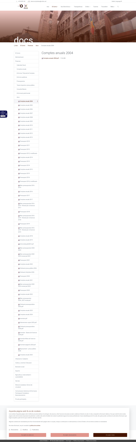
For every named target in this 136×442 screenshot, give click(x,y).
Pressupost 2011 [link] (25, 145)
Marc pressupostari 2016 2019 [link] (26, 186)
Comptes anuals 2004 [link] (26, 101)
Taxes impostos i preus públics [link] (26, 85)
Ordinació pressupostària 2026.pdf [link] (26, 327)
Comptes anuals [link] (21, 69)
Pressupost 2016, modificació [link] (28, 181)
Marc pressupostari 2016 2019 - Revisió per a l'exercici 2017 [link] (26, 205)
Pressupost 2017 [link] (25, 195)
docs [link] (37, 45)
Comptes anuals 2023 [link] (26, 310)
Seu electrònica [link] (65, 6)
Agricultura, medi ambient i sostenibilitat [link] (23, 376)
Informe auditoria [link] (22, 77)
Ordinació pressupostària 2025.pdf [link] (26, 305)
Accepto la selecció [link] (27, 435)
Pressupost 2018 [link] (25, 211)
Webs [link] (112, 6)
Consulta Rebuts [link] (21, 89)
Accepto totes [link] (110, 435)
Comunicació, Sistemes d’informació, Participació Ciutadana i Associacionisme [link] (26, 393)
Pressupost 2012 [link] (25, 149)
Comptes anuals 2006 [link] (26, 109)
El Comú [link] (54, 6)
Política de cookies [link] (91, 440)
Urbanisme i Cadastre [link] (21, 359)
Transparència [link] (78, 6)
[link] (2, 113)
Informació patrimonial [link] (23, 93)
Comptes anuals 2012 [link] (26, 133)
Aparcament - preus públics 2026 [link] (27, 350)
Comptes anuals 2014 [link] (26, 157)
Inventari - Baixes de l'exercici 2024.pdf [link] (27, 333)
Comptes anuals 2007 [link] (26, 113)
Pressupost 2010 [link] (25, 141)
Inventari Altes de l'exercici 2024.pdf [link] (26, 339)
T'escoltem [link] (104, 6)
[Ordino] (22, 6)
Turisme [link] (95, 6)
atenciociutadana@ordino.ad (38, 1)
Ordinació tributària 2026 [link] (27, 272)
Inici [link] (16, 45)
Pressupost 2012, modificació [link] (28, 153)
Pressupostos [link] (21, 81)
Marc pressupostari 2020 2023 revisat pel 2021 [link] (26, 255)
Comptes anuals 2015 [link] (26, 169)
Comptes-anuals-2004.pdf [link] (51, 58)
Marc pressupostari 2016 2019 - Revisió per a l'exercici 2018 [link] (26, 218)
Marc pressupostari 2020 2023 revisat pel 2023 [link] (26, 285)
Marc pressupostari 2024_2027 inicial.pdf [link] (24, 299)
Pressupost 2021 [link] (25, 260)
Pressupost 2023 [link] (25, 290)
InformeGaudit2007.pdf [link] (27, 244)
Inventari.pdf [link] (23, 318)
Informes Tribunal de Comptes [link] (26, 73)
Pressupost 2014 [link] (25, 165)
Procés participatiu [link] (20, 399)
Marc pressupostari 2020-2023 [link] (26, 249)
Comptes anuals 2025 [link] (26, 355)
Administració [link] (19, 57)
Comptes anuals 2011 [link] (26, 129)
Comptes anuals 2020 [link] (26, 264)
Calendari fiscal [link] (21, 65)
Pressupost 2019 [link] (25, 224)
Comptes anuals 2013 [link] (26, 137)
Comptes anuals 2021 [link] (26, 280)
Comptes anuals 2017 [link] (26, 199)
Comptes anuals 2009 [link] (26, 121)
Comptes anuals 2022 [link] (26, 294)
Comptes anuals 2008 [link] (26, 117)
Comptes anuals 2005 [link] (26, 105)
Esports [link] (17, 371)
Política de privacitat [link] (78, 440)
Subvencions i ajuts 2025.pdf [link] (28, 322)
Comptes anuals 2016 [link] (26, 191)
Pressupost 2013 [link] (25, 161)
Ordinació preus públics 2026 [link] (28, 268)
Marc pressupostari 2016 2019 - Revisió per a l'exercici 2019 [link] (26, 230)
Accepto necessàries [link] (69, 435)
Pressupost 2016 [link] (25, 177)
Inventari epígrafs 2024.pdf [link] (28, 344)
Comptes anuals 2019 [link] (26, 240)
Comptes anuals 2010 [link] (26, 125)
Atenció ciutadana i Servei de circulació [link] (23, 386)
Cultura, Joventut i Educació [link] (23, 363)
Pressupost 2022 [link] (25, 276)
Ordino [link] (87, 6)
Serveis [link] (17, 381)
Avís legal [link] (68, 440)
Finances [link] (30, 45)
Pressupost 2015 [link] (25, 173)
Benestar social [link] (19, 367)
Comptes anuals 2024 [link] (26, 314)
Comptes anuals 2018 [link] (26, 236)
